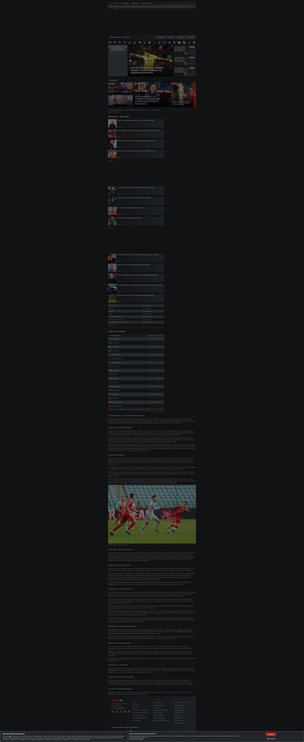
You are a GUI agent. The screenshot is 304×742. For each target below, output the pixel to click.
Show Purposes (271, 738)
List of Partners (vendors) (136, 739)
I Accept (271, 734)
